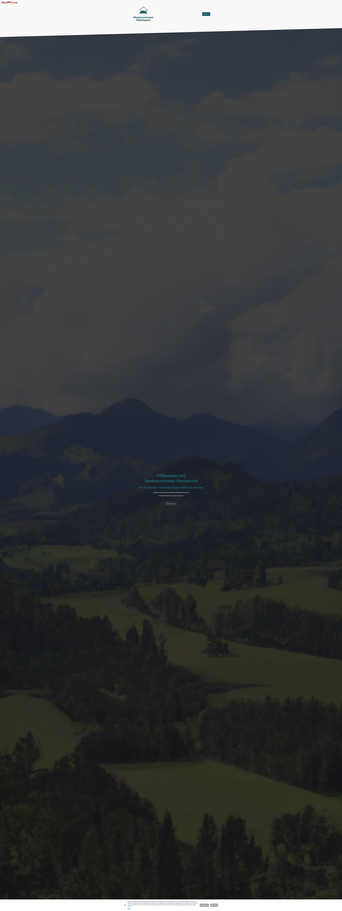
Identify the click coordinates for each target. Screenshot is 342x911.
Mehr (129, 908)
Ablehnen (214, 905)
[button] (2, 2)
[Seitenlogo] (143, 14)
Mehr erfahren (171, 503)
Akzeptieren (204, 905)
